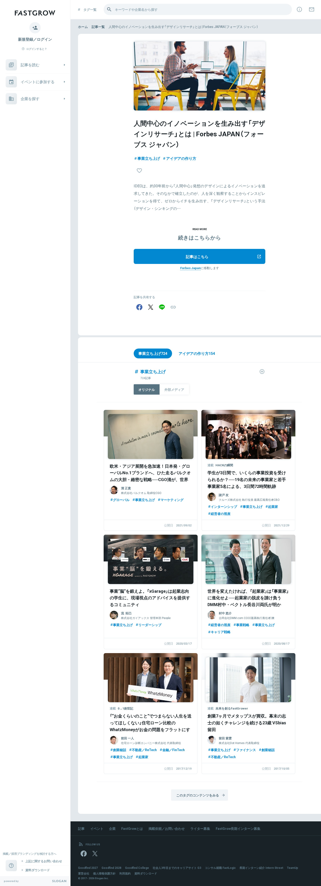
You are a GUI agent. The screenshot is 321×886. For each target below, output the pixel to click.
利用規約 (125, 873)
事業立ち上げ (148, 158)
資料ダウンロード (145, 873)
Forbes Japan (190, 268)
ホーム (83, 26)
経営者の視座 (221, 513)
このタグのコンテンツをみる (197, 795)
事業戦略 (242, 624)
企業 (112, 828)
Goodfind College (137, 868)
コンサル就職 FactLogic (220, 868)
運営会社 (83, 873)
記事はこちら (197, 256)
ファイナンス (246, 749)
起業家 (273, 506)
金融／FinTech (173, 749)
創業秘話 (119, 749)
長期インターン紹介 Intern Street (261, 868)
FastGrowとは (132, 828)
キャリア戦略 (221, 631)
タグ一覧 (90, 9)
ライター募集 (200, 828)
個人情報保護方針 (104, 873)
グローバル (121, 499)
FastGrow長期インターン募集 (238, 828)
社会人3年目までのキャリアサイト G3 (177, 868)
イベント (96, 828)
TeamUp (292, 868)
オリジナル (146, 389)
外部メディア (174, 389)
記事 (81, 828)
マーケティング (172, 499)
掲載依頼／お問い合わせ (167, 828)
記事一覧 (98, 26)
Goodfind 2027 (88, 868)
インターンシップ (224, 506)
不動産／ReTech (144, 749)
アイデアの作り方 (181, 158)
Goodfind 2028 (111, 868)
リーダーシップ (149, 624)
